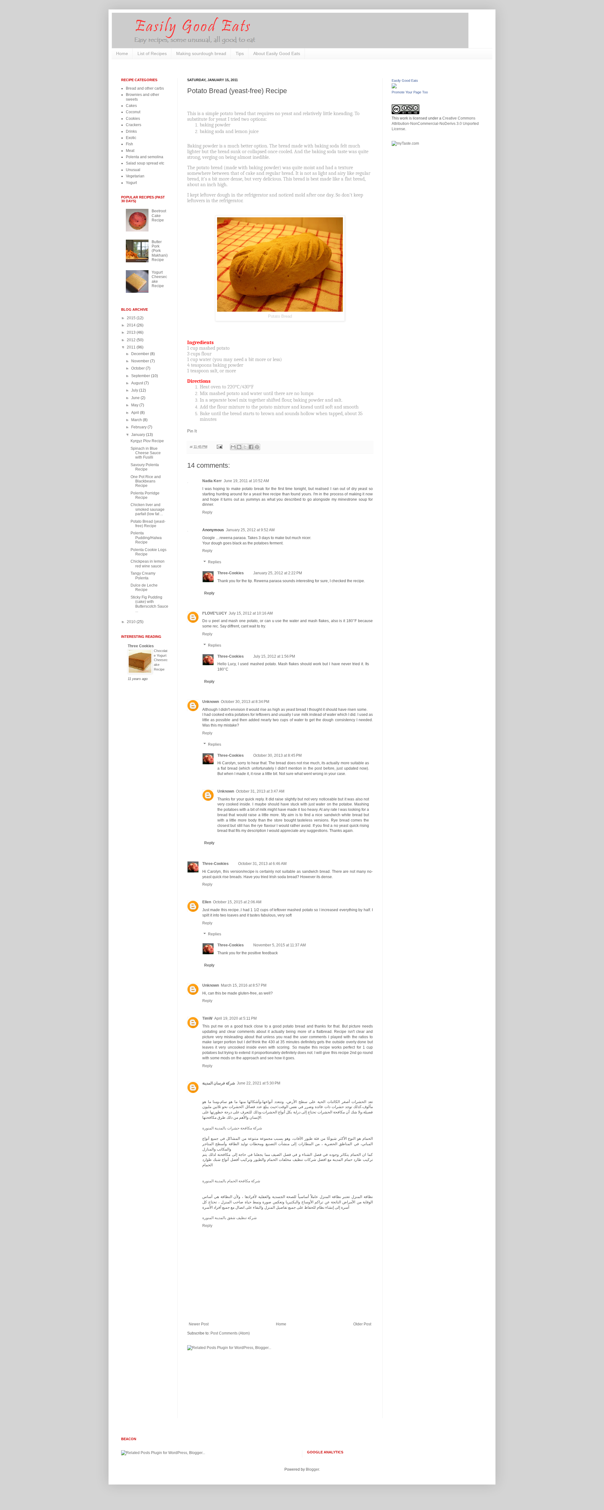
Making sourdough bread (201, 53)
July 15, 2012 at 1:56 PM (274, 656)
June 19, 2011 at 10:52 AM (246, 481)
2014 (132, 325)
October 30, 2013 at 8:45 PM (277, 755)
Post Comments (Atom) (230, 1333)
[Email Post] (219, 447)
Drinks (131, 131)
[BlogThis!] (239, 447)
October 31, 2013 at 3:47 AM (260, 791)
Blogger (312, 1469)
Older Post (362, 1324)
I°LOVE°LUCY (214, 613)
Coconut (133, 112)
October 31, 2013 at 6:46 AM (262, 863)
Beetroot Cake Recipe (159, 215)
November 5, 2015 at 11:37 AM (279, 945)
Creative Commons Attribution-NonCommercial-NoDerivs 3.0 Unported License (435, 123)
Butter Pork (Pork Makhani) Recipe (160, 251)
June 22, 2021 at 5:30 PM (258, 1083)
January (138, 434)
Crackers (133, 125)
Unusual (133, 170)
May (135, 405)
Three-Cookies (230, 573)
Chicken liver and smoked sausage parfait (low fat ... (148, 509)
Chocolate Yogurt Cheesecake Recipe (161, 660)
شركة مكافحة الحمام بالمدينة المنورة (231, 1181)
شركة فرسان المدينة (218, 1083)
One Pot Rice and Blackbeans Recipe (146, 481)
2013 (132, 332)
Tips (240, 53)
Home (122, 53)
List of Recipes (152, 53)
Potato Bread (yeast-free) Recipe (148, 523)
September (141, 376)
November (140, 361)
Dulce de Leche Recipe (144, 587)
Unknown (210, 701)
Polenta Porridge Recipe (145, 495)
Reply (207, 512)
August (137, 383)
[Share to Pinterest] (257, 447)
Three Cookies (141, 646)
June (136, 398)
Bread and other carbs (145, 88)
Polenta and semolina (144, 157)
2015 (132, 318)
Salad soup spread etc (145, 163)
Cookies (133, 118)
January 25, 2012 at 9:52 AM (250, 530)
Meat (130, 150)
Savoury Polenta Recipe (145, 467)
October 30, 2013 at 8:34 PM (245, 701)
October (138, 368)
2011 (132, 347)
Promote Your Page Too (410, 92)
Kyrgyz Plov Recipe (147, 441)
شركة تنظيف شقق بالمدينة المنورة (229, 1218)
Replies (214, 562)
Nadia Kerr (212, 481)
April (135, 412)
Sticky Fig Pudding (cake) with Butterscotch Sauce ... (149, 604)
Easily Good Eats (405, 80)
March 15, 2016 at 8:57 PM (243, 985)
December (140, 354)
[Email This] (233, 447)
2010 (132, 622)
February (139, 427)
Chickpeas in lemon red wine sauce (148, 563)
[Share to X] (245, 447)
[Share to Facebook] (251, 447)
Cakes (131, 105)
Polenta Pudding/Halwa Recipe (146, 537)
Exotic (131, 138)
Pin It (192, 431)
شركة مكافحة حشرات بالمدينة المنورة (232, 1128)
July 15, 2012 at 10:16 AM (251, 613)
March (137, 420)
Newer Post (199, 1324)
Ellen (206, 902)
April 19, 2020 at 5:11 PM (235, 1018)
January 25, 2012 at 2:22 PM (277, 573)
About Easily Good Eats (276, 53)
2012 (132, 340)
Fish (129, 144)
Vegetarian (135, 176)
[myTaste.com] (405, 143)
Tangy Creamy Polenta (143, 575)
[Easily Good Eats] (394, 87)
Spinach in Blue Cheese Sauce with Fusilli (146, 453)
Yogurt (131, 183)
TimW (207, 1018)
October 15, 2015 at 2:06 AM (237, 902)
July (135, 390)
